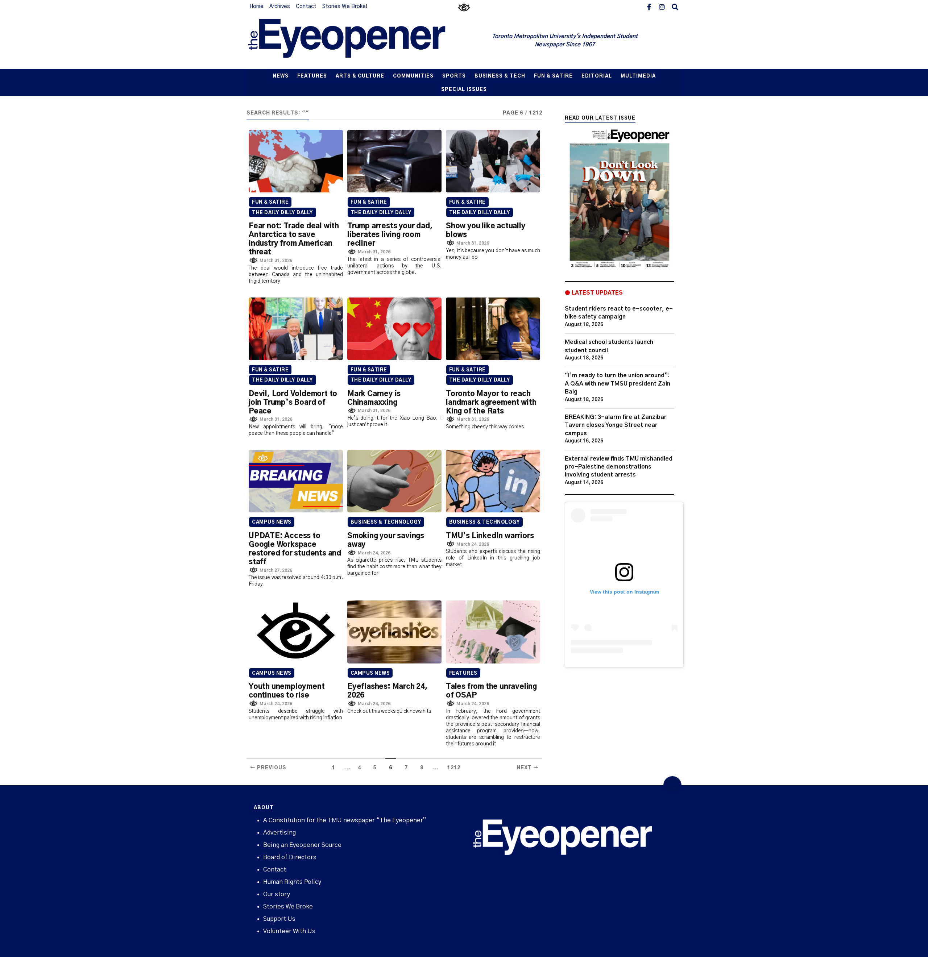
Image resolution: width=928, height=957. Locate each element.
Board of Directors (289, 857)
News (281, 76)
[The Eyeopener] (361, 41)
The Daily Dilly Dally (282, 213)
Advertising (279, 832)
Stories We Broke (288, 906)
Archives (279, 6)
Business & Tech (500, 76)
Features (312, 76)
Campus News (271, 522)
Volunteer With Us (289, 931)
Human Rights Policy (292, 882)
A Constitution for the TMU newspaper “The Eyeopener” (344, 820)
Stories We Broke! (344, 6)
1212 (453, 767)
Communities (413, 76)
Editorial (596, 76)
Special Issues (464, 89)
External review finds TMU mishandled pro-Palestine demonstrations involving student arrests (618, 467)
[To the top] (672, 785)
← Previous (268, 767)
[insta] (661, 6)
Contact (306, 6)
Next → (528, 767)
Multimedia (638, 76)
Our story (276, 894)
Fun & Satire (553, 76)
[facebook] (648, 6)
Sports (454, 76)
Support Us (279, 919)
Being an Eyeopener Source (302, 845)
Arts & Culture (360, 76)
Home (256, 6)
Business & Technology (386, 522)
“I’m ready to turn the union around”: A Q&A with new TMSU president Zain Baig (617, 384)
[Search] (675, 6)
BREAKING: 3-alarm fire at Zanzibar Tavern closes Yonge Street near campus (616, 425)
